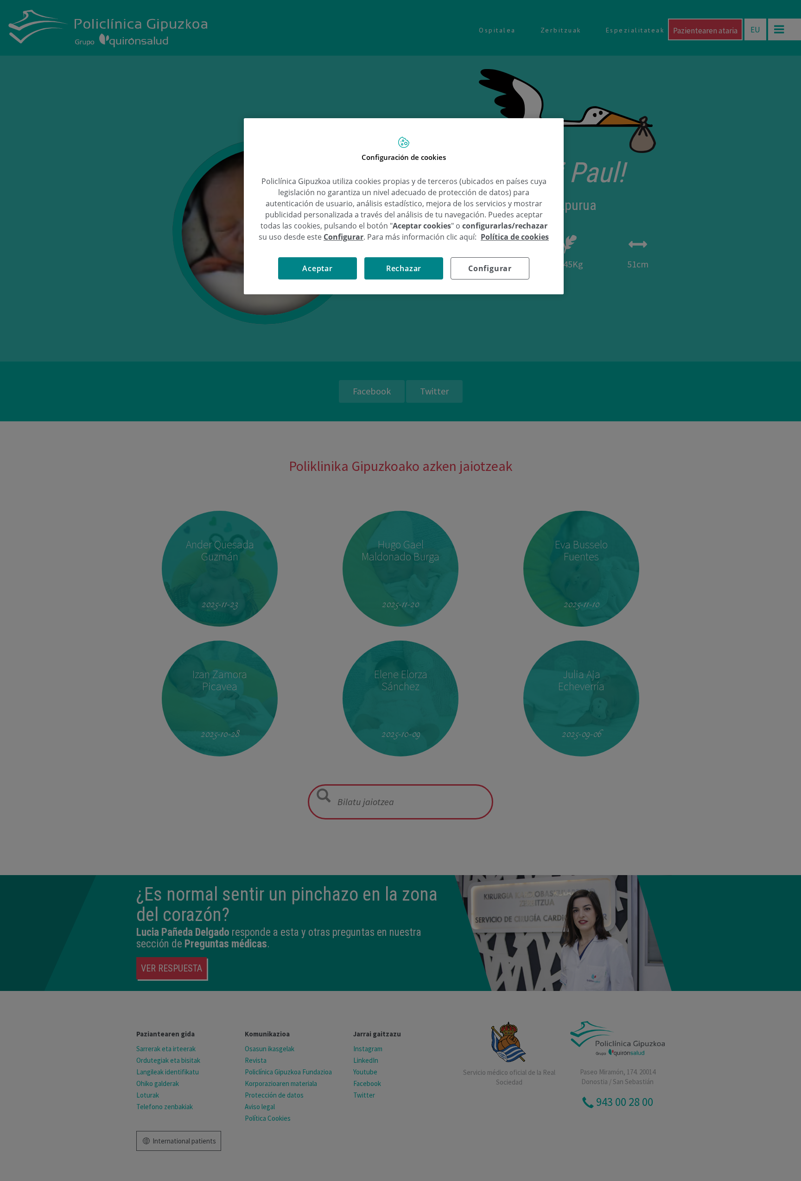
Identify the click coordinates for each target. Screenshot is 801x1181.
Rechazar (403, 268)
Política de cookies (515, 237)
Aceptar (317, 268)
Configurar (490, 268)
